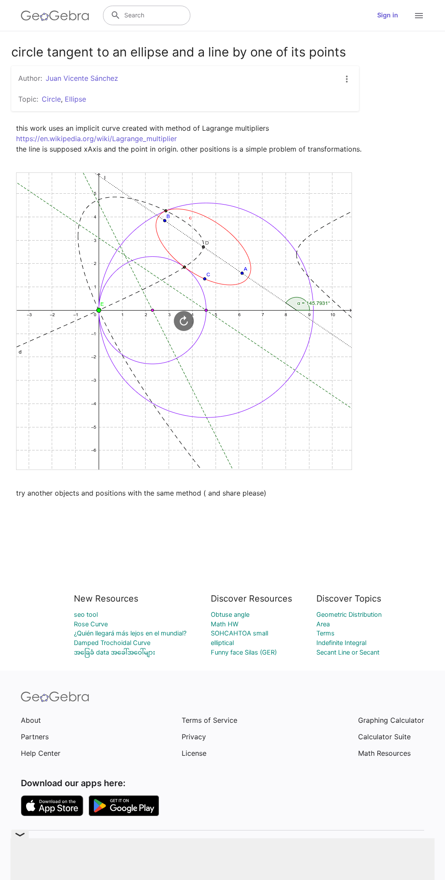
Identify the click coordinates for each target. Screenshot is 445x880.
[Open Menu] (419, 15)
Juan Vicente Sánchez (82, 78)
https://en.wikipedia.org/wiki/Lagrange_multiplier (96, 138)
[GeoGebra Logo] (55, 15)
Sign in (387, 15)
